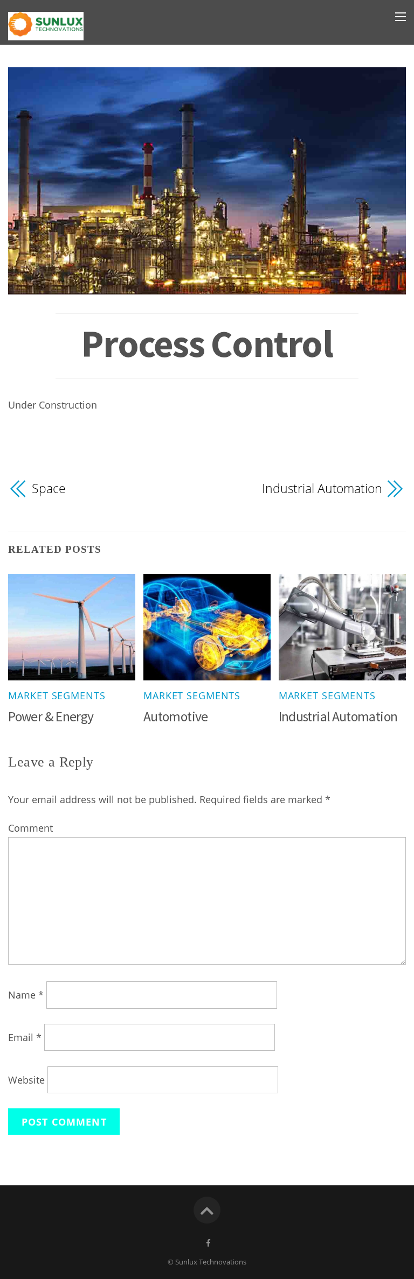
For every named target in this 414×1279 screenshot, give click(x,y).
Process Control (207, 343)
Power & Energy (50, 716)
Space (48, 488)
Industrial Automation (322, 488)
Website (26, 1079)
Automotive (175, 716)
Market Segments (56, 695)
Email (25, 1037)
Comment (30, 827)
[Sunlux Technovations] (46, 32)
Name (26, 994)
